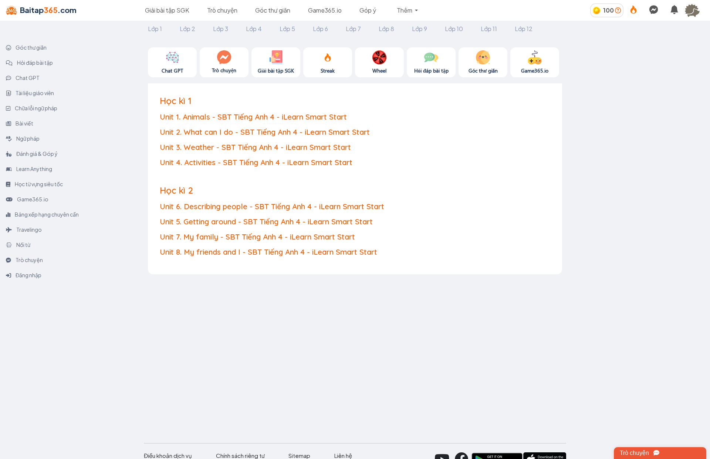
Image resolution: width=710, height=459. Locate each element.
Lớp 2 (187, 29)
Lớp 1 (155, 29)
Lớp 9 (419, 29)
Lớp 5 (287, 29)
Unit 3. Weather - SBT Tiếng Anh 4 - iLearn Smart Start (255, 147)
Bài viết (24, 123)
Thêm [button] (405, 10)
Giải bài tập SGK (167, 10)
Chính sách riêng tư (240, 455)
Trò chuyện (222, 10)
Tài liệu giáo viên (34, 93)
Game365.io (325, 10)
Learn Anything (34, 168)
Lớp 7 (353, 29)
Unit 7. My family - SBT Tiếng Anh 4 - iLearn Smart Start (257, 236)
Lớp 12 (523, 29)
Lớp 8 (386, 29)
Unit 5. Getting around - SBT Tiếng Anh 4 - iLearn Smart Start (266, 221)
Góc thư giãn (272, 10)
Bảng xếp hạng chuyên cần (46, 214)
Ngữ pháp (28, 138)
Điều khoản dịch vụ (168, 455)
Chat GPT (27, 77)
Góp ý (367, 10)
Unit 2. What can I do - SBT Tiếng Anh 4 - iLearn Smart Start (265, 132)
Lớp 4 (254, 29)
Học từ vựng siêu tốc (38, 184)
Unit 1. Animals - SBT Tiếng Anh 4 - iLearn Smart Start (253, 116)
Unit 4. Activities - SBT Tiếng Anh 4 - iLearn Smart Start (256, 162)
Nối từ (23, 244)
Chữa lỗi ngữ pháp (35, 108)
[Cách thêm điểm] (618, 10)
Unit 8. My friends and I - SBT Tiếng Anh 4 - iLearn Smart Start (268, 252)
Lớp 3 (220, 29)
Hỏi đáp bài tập (34, 62)
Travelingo (29, 229)
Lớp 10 (454, 29)
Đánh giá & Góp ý (37, 153)
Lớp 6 (320, 29)
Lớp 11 (489, 29)
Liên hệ (343, 455)
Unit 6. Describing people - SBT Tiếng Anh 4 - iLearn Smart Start (272, 206)
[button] (695, 10)
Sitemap (299, 455)
